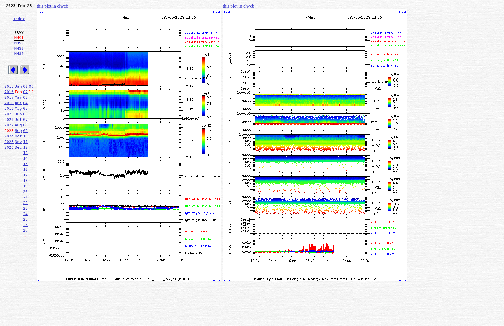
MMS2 (19, 43)
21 (25, 197)
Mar (18, 97)
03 (25, 97)
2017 (9, 97)
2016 (9, 92)
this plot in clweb (52, 6)
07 (25, 119)
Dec (18, 147)
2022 (9, 125)
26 (25, 225)
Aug (18, 125)
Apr (18, 103)
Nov (18, 142)
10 (25, 136)
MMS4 (19, 53)
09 (25, 130)
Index (19, 19)
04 (25, 103)
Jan (18, 86)
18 (25, 180)
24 (25, 214)
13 (25, 153)
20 (25, 191)
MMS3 (19, 48)
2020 (9, 114)
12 (25, 147)
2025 (9, 142)
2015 (9, 86)
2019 (9, 108)
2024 (9, 136)
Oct (18, 136)
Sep (18, 130)
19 (25, 186)
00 (31, 86)
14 (25, 158)
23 (25, 208)
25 (25, 219)
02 (25, 92)
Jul (18, 119)
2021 (9, 119)
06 (25, 114)
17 (25, 175)
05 (25, 108)
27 (25, 230)
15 (25, 164)
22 (25, 203)
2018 (9, 103)
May (18, 108)
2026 (9, 147)
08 (25, 125)
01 (25, 86)
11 (25, 142)
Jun (18, 114)
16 (25, 169)
